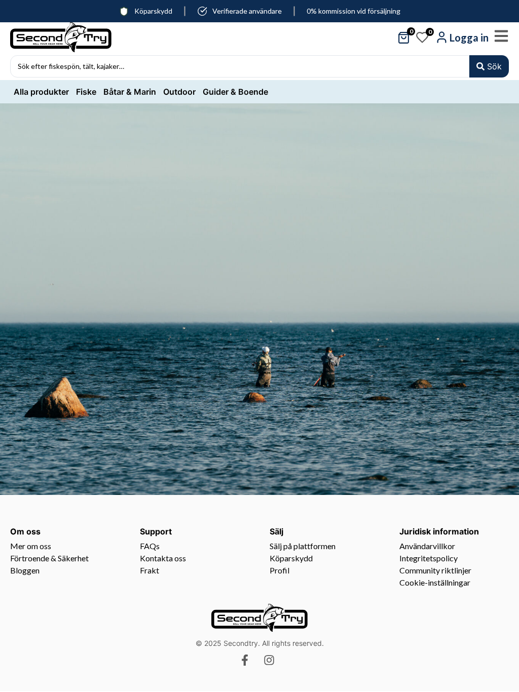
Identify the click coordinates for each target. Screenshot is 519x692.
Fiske (86, 92)
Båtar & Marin (129, 92)
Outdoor (179, 92)
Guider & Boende (235, 92)
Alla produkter (41, 92)
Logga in (469, 37)
